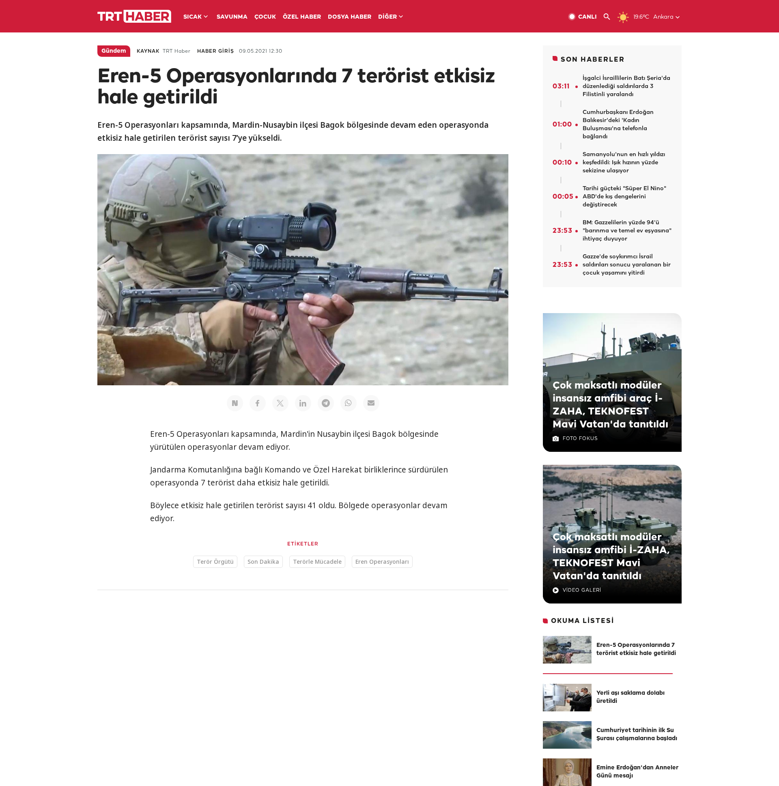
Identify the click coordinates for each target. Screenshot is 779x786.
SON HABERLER (593, 59)
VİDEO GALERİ (582, 590)
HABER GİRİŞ (215, 51)
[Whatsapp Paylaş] (348, 403)
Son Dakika (263, 561)
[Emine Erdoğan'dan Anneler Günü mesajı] (567, 772)
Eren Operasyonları (382, 561)
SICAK (192, 17)
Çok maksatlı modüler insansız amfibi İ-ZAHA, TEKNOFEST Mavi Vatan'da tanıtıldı (611, 557)
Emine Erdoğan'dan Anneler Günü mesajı (637, 772)
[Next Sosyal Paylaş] (235, 403)
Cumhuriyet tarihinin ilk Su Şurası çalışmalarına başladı (636, 735)
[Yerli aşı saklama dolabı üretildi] (567, 697)
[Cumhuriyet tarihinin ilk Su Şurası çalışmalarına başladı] (567, 735)
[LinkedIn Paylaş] (303, 403)
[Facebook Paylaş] (258, 403)
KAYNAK (148, 51)
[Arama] (610, 16)
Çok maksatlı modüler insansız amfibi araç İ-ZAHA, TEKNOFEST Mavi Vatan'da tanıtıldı (610, 405)
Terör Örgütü (215, 561)
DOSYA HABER (349, 17)
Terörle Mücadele (317, 561)
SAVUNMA (232, 17)
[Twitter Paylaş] (280, 403)
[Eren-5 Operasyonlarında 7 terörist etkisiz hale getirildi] (567, 650)
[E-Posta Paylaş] (371, 403)
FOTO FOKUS (580, 438)
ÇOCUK (265, 17)
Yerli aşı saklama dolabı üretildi (630, 697)
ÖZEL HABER (302, 17)
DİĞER (387, 17)
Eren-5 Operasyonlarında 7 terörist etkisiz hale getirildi (636, 649)
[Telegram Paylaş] (326, 403)
